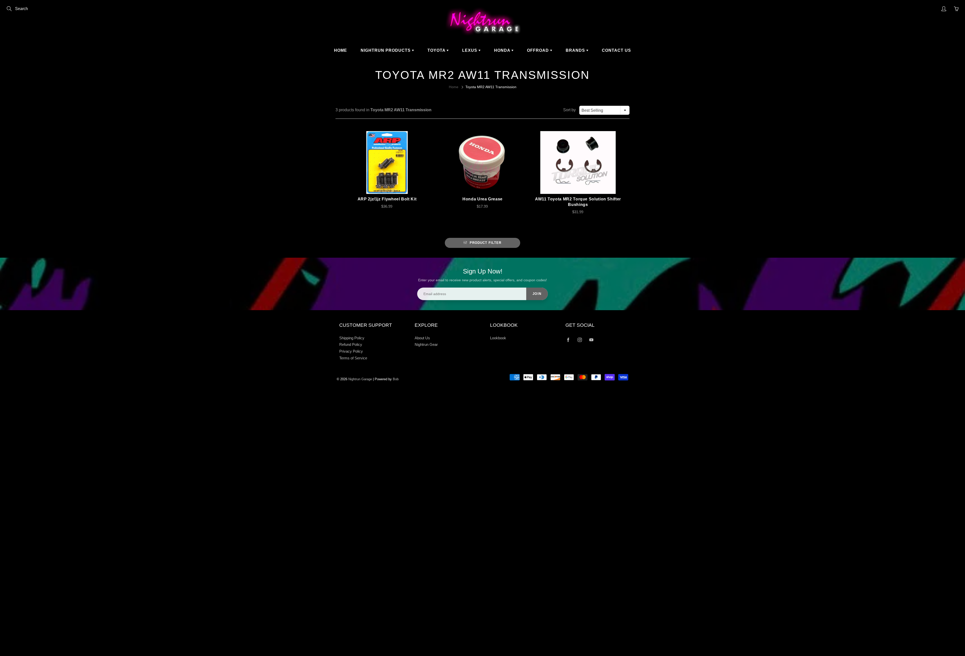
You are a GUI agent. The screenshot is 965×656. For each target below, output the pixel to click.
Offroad (538, 50)
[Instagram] (579, 340)
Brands (576, 50)
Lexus (470, 50)
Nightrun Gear (426, 345)
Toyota (437, 50)
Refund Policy (350, 345)
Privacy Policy (351, 351)
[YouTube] (591, 340)
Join (537, 294)
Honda (502, 50)
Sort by (569, 110)
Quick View (387, 162)
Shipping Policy (351, 338)
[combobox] (604, 110)
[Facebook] (568, 340)
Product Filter (485, 243)
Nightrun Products (386, 50)
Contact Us (616, 50)
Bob (396, 379)
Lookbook (498, 338)
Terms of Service (353, 358)
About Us (422, 338)
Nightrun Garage (360, 379)
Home (340, 50)
